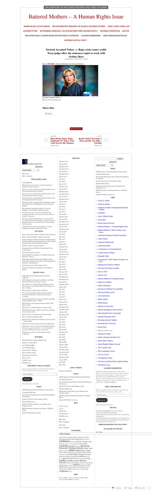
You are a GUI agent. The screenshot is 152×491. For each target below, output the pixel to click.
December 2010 (64, 307)
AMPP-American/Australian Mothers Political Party (37, 390)
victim (82, 469)
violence (63, 471)
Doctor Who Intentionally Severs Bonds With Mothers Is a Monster (38, 396)
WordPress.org (26, 363)
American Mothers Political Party (76, 437)
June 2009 (62, 335)
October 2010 (63, 312)
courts (84, 443)
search (74, 467)
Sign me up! (101, 400)
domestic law (69, 59)
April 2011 (62, 297)
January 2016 (63, 164)
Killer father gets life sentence (31, 252)
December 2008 (64, 350)
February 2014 (63, 217)
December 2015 (64, 166)
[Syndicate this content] (32, 179)
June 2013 (62, 237)
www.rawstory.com (54, 100)
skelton (83, 467)
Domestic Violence (68, 447)
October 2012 (63, 252)
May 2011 (62, 294)
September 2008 (64, 357)
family (80, 447)
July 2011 (62, 289)
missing (87, 458)
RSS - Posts (25, 174)
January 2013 (63, 249)
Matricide (79, 458)
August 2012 (63, 257)
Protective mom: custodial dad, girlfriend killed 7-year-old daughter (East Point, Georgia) (38, 190)
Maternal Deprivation (110, 31)
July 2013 (62, 234)
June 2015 (62, 181)
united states (76, 469)
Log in (61, 409)
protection (83, 465)
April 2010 (62, 327)
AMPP (87, 437)
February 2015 (63, 186)
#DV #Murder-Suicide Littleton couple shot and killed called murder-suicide (38, 311)
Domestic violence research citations (33, 245)
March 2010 (62, 330)
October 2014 (63, 197)
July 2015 (62, 179)
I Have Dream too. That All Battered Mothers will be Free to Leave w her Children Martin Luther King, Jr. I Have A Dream (38, 286)
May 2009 (62, 337)
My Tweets (99, 432)
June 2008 (62, 362)
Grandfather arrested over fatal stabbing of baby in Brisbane (36, 333)
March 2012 (62, 269)
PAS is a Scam (26, 358)
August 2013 (63, 232)
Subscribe (27, 379)
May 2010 (62, 325)
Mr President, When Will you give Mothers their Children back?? (69, 31)
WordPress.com (26, 360)
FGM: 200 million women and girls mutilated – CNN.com (36, 276)
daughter (71, 446)
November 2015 (64, 169)
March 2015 (62, 184)
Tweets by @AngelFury (103, 411)
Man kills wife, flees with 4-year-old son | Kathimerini (38, 324)
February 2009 (63, 345)
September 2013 (64, 229)
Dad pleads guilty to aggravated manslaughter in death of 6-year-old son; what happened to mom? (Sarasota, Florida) (38, 204)
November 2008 (64, 352)
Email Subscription (113, 387)
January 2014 (63, 219)
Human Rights (73, 454)
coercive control (68, 444)
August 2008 (63, 360)
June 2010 (62, 322)
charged (76, 439)
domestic (85, 445)
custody (63, 445)
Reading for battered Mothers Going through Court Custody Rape (37, 249)
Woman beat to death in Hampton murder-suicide (37, 307)
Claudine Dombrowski (91, 36)
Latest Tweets (76, 368)
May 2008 (62, 365)
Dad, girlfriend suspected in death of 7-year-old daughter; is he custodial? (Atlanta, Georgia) (36, 209)
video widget (68, 479)
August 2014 (63, 202)
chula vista (73, 441)
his (82, 452)
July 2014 (62, 204)
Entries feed (62, 411)
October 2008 (63, 355)
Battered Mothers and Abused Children (70, 64)
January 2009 (63, 347)
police (76, 464)
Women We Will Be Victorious (37, 26)
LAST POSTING (27, 183)
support (87, 467)
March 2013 (62, 244)
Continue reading (110, 382)
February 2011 (63, 302)
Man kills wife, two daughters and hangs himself (36, 314)
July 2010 (62, 320)
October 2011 (63, 282)
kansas (77, 456)
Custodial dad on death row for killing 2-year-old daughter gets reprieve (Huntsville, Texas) (37, 227)
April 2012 (62, 267)
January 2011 (63, 304)
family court (88, 448)
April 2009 (62, 340)
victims (86, 469)
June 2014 (62, 207)
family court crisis (64, 450)
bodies (72, 439)
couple (80, 444)
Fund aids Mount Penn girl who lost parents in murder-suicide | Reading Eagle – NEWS (38, 300)
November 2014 (64, 194)
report (89, 465)
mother (62, 460)
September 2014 (64, 199)
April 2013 (62, 242)
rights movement (68, 467)
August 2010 (63, 317)
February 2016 (63, 161)
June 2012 (62, 262)
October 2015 (63, 171)
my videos (85, 478)
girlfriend (75, 452)
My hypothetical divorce (29, 355)
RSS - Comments (27, 176)
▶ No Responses (76, 129)
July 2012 (62, 259)
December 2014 (64, 192)
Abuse (61, 437)
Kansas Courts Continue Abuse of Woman (34, 290)
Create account (63, 406)
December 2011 (64, 277)
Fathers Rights (86, 450)
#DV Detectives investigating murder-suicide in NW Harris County (37, 304)
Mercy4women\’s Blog (29, 353)
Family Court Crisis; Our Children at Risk (34, 265)
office (72, 463)
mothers (70, 460)
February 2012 (63, 272)
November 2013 (64, 224)
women (70, 471)
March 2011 (62, 299)
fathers (78, 450)
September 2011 (64, 284)
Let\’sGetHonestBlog (28, 345)
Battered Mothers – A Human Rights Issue (76, 16)
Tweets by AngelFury (65, 371)
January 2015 (63, 189)
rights (61, 466)
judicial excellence (65, 456)
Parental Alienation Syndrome (84, 463)
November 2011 (64, 279)
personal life (70, 465)
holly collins (86, 452)
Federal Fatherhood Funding (66, 452)
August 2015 (63, 176)
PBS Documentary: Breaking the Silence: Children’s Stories (78, 26)
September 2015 (64, 174)
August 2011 (63, 287)
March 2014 (62, 214)
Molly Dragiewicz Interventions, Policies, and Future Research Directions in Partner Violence (38, 281)
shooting (79, 467)
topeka (70, 469)
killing (85, 456)
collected (75, 444)
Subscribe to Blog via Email (39, 366)
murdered (68, 463)
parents (61, 465)
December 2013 (64, 222)
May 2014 (62, 209)
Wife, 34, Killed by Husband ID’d (32, 317)
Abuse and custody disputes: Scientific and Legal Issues (39, 234)
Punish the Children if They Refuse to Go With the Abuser (37, 268)
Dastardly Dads (40, 179)
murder (76, 460)
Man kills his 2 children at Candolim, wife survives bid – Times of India (38, 320)
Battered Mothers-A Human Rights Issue (34, 340)
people (65, 465)
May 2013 (62, 239)
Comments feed (63, 414)
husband (81, 454)
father (72, 450)
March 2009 (62, 342)
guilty (79, 452)
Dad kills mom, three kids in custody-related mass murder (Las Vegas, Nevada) (37, 186)
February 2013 (63, 247)
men (83, 458)
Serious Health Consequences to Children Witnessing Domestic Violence (38, 256)
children (64, 441)
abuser (65, 437)
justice (72, 456)
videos (65, 478)
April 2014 (62, 212)
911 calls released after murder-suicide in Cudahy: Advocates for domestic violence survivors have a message (37, 294)
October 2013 (63, 227)
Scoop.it (51, 63)
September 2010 (64, 315)
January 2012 (63, 274)
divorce (78, 446)
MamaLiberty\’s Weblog (29, 350)
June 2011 (62, 292)
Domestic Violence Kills (29, 343)
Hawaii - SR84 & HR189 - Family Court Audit (36, 237)
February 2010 (63, 332)
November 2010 (64, 309)
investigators (88, 454)
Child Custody (85, 439)
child (81, 439)
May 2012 (62, 264)
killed (81, 456)
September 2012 (64, 254)
